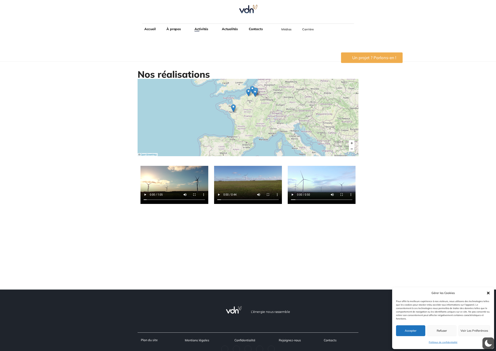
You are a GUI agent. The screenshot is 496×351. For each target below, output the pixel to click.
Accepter (411, 330)
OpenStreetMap (149, 154)
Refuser (442, 330)
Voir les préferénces (474, 330)
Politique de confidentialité (443, 342)
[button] (488, 293)
